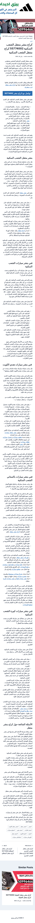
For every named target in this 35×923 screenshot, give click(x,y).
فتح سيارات (18, 565)
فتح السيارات (24, 567)
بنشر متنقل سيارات (10, 432)
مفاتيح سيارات (16, 569)
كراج (31, 41)
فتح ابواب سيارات (8, 565)
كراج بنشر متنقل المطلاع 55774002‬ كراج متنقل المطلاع (8, 849)
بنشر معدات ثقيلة (21, 579)
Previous (4, 888)
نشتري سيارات (21, 576)
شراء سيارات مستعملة (15, 574)
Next (31, 888)
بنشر (28, 121)
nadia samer (27, 56)
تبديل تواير (23, 708)
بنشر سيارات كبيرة (8, 579)
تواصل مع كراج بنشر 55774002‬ (17, 93)
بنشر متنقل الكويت (13, 826)
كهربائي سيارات (27, 837)
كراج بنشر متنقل (15, 532)
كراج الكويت (23, 833)
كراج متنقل (21, 230)
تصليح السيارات (27, 605)
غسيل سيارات (7, 437)
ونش (21, 444)
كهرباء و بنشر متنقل (22, 557)
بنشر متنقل (23, 193)
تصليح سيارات (11, 830)
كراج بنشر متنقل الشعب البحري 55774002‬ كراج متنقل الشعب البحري (26, 850)
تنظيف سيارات (17, 437)
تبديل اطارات (28, 830)
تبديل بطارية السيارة (26, 711)
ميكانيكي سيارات (16, 837)
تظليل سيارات (25, 442)
